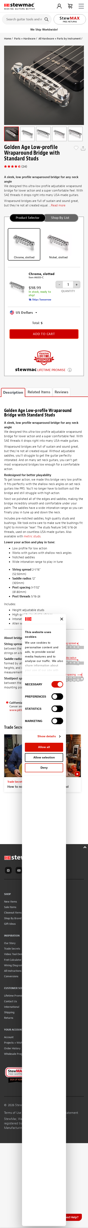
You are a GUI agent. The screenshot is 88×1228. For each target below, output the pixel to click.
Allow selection (44, 757)
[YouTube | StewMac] (20, 871)
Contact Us (10, 1001)
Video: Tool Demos (15, 954)
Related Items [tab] (39, 392)
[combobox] (27, 19)
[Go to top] (85, 846)
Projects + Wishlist (15, 1042)
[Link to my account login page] (59, 6)
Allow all (44, 747)
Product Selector (27, 218)
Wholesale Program (15, 1054)
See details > (70, 369)
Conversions (11, 976)
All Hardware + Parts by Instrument (59, 38)
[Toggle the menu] (81, 6)
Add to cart (44, 334)
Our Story (10, 943)
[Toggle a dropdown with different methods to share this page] (83, 148)
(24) (24, 166)
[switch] (57, 696)
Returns (8, 1018)
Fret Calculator (12, 960)
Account (9, 1037)
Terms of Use (12, 1113)
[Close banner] (61, 619)
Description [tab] (13, 392)
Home (7, 38)
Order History (12, 1048)
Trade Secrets (12, 948)
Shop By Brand (12, 918)
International (11, 1007)
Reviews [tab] (61, 392)
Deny (44, 767)
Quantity (68, 291)
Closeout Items (13, 912)
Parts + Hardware (24, 38)
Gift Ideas (10, 924)
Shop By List (60, 218)
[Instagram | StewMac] (9, 871)
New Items (10, 901)
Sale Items (10, 907)
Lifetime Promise (14, 995)
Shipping (9, 1012)
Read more (58, 205)
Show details (46, 736)
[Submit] (47, 19)
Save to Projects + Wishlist (76, 148)
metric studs (32, 536)
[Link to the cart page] (70, 6)
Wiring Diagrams (14, 965)
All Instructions (12, 971)
